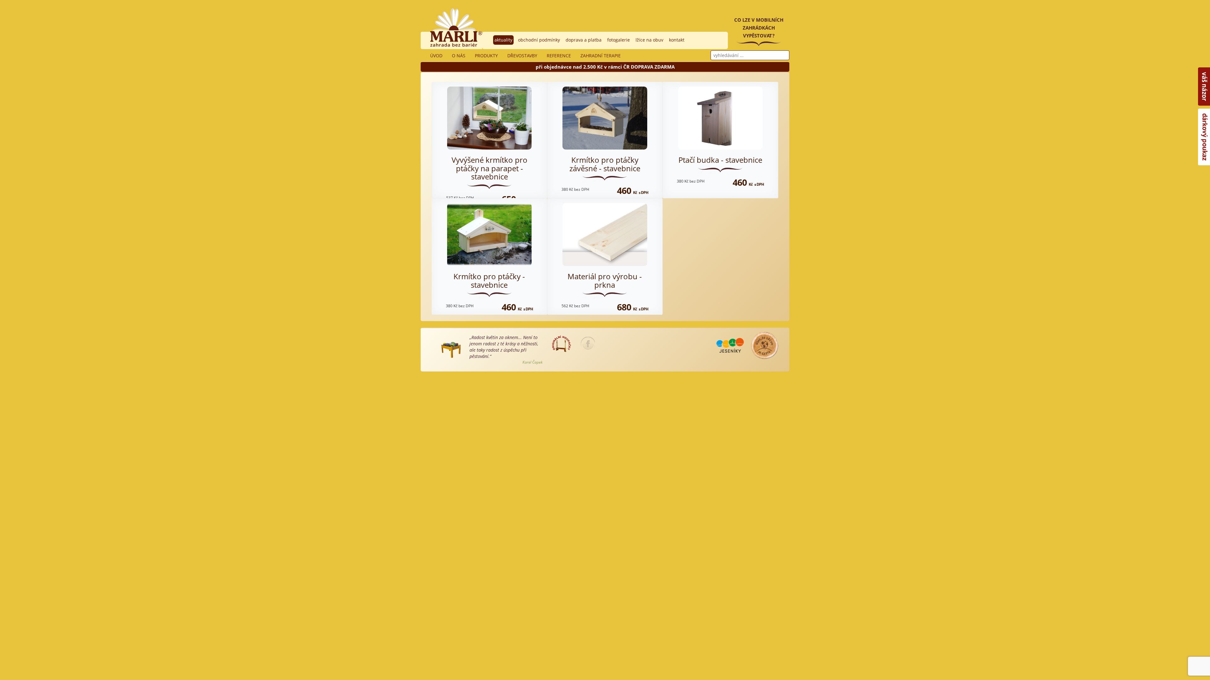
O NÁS (458, 56)
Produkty (486, 56)
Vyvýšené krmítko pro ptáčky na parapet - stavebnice (489, 168)
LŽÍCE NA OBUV (649, 40)
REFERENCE (559, 56)
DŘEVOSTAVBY (522, 56)
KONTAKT (676, 40)
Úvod (436, 56)
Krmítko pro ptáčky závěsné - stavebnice (604, 164)
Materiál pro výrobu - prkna (605, 280)
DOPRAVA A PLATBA (584, 40)
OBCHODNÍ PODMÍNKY (539, 40)
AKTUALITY (503, 40)
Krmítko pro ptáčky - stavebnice (489, 280)
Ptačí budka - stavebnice (720, 160)
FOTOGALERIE (618, 40)
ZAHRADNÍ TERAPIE (600, 56)
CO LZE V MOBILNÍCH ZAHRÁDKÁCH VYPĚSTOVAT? (758, 28)
